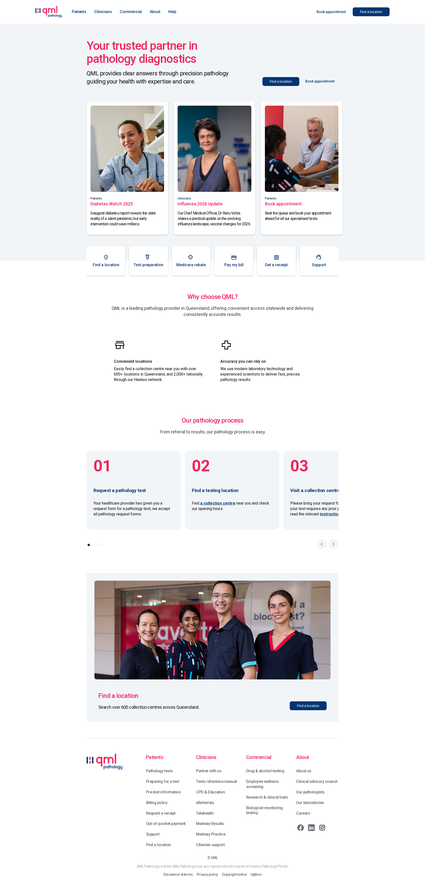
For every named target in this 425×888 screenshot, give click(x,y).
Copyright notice (234, 874)
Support (153, 834)
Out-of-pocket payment (166, 823)
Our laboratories (310, 802)
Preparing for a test (162, 781)
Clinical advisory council (316, 781)
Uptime (256, 874)
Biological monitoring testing (264, 810)
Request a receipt (161, 813)
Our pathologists (310, 792)
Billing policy (156, 802)
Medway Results (210, 823)
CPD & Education (210, 792)
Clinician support (210, 844)
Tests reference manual (216, 781)
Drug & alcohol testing (265, 771)
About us (303, 771)
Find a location (158, 844)
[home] (48, 12)
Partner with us (208, 771)
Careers (303, 813)
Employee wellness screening (262, 784)
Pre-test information (163, 792)
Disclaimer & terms (178, 874)
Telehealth (204, 813)
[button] (79, 11)
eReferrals (205, 802)
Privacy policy (207, 874)
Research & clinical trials (267, 797)
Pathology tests (159, 771)
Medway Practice (210, 834)
